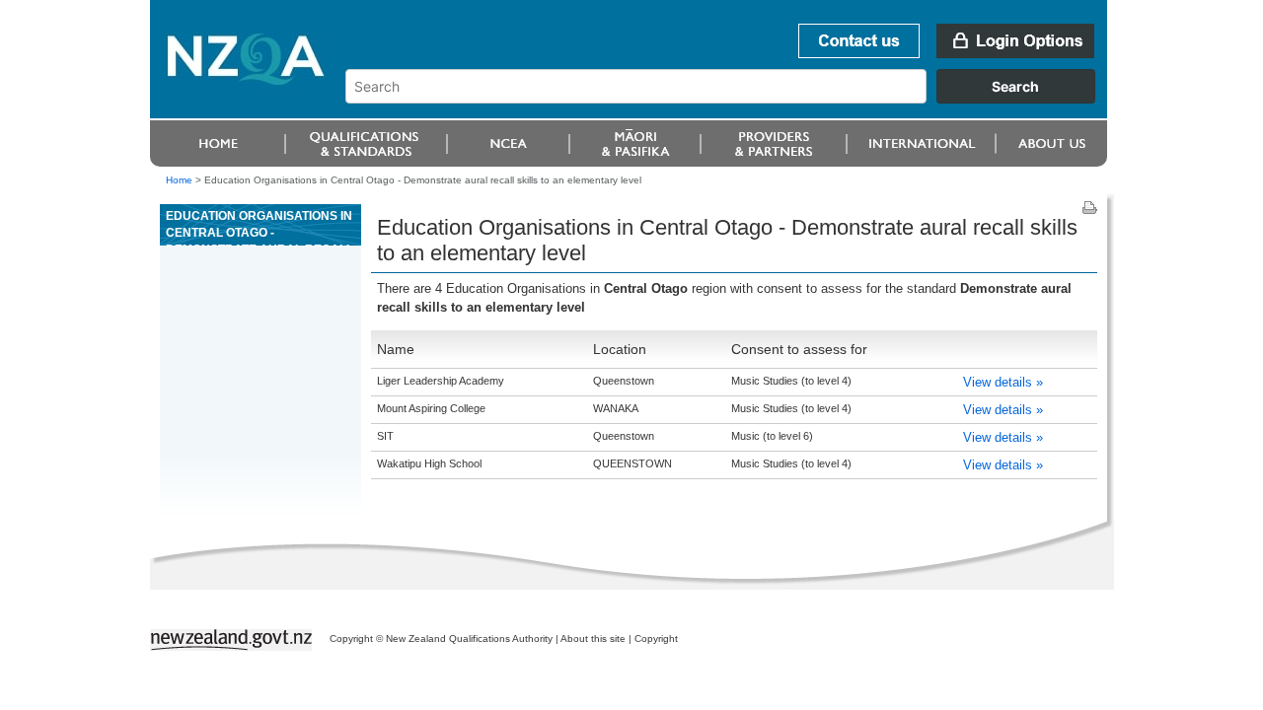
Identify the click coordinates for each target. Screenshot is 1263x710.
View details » (1003, 382)
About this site (593, 638)
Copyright (656, 638)
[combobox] (729, 99)
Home (179, 180)
